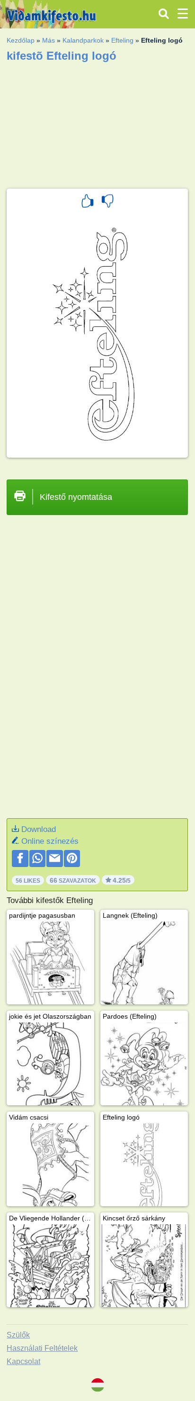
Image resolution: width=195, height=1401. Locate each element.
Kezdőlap (21, 40)
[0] (107, 202)
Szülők (18, 1335)
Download (38, 829)
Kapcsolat (23, 1361)
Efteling (122, 40)
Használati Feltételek (42, 1348)
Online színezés (50, 841)
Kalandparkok (83, 40)
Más (48, 40)
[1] (88, 202)
